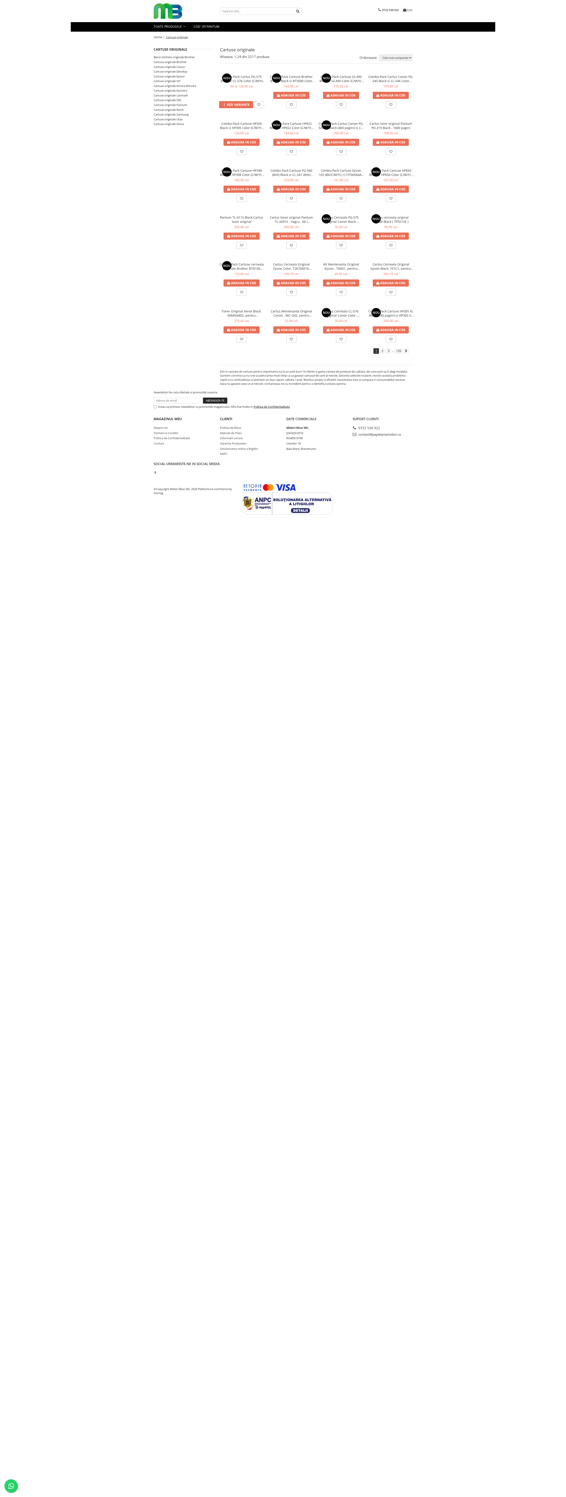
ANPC (224, 454)
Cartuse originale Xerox (169, 124)
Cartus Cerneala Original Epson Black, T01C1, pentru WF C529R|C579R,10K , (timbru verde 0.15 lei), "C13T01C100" (391, 266)
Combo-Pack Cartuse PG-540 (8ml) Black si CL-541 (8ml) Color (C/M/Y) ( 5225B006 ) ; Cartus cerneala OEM (291, 172)
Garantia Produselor (233, 443)
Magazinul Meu (168, 419)
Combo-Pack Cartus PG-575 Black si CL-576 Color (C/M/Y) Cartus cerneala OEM (242, 79)
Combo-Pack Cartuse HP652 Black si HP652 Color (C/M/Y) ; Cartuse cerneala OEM (291, 125)
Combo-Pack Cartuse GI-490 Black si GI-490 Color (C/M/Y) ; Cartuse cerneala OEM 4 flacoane (341, 79)
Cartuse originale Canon (169, 67)
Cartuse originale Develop (170, 71)
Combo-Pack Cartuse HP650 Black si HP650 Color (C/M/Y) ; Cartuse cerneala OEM (390, 172)
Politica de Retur (230, 428)
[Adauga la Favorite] (259, 104)
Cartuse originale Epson (169, 76)
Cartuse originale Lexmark (171, 95)
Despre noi (161, 428)
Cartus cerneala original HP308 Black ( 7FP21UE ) (391, 219)
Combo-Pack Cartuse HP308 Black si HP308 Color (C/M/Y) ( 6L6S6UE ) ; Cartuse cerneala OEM (241, 172)
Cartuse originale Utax (168, 119)
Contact (159, 443)
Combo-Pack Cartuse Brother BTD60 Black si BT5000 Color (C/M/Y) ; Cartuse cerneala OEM (291, 79)
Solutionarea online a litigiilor (239, 449)
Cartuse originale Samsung (171, 114)
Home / (159, 37)
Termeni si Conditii (166, 433)
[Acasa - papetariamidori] (176, 11)
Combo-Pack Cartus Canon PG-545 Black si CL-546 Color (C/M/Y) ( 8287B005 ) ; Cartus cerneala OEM (390, 79)
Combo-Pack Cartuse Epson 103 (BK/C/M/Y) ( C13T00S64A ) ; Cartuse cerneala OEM (341, 172)
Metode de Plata (231, 433)
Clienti (226, 419)
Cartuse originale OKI (167, 100)
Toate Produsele (168, 26)
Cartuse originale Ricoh (169, 110)
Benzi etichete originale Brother (174, 57)
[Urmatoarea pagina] (406, 351)
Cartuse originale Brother (170, 62)
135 (398, 351)
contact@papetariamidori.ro (379, 434)
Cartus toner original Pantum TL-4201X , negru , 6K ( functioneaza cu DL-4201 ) (291, 219)
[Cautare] (298, 11)
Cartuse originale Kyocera (170, 90)
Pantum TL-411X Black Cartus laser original (241, 219)
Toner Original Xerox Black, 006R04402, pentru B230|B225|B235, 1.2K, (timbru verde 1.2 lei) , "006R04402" (242, 313)
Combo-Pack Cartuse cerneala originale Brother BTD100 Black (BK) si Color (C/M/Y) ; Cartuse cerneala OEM (242, 266)
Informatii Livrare (231, 438)
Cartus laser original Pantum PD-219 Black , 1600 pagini (391, 125)
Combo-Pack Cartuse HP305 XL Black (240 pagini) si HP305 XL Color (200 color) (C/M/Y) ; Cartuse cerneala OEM (390, 313)
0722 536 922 (369, 428)
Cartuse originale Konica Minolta (175, 86)
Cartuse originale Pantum (170, 105)
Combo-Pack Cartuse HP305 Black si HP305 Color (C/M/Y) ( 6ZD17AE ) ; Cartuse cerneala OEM (241, 125)
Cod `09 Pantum (207, 26)
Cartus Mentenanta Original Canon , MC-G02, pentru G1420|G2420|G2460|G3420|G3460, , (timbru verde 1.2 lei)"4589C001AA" (291, 313)
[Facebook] (155, 473)
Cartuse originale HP (167, 81)
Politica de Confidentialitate (272, 407)
